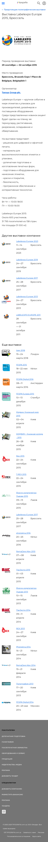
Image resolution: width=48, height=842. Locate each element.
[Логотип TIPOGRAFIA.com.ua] (22, 2)
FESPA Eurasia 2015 (25, 394)
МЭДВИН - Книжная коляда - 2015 (29, 436)
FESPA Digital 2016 (24, 379)
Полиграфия (8, 742)
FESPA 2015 (21, 365)
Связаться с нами (29, 832)
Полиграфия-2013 (24, 684)
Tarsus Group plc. (11, 92)
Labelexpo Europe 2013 (27, 296)
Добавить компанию (12, 789)
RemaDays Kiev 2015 (25, 551)
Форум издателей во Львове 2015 (26, 494)
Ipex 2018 (20, 350)
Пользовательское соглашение (18, 836)
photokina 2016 (23, 533)
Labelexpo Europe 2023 (27, 241)
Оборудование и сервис (13, 753)
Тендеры (6, 806)
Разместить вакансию (12, 794)
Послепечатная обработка (14, 748)
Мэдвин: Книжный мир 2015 (27, 414)
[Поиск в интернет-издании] (39, 3)
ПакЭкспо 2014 (23, 610)
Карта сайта (36, 836)
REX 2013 (20, 629)
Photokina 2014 (23, 647)
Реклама (6, 770)
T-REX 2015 (21, 474)
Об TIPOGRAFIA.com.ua (12, 832)
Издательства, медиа (12, 764)
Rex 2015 (20, 456)
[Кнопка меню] (3, 3)
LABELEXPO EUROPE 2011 (28, 315)
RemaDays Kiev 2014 (26, 665)
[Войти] (44, 3)
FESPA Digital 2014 (25, 702)
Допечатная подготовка (13, 736)
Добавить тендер (10, 776)
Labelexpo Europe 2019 (27, 260)
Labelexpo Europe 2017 (27, 278)
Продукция (7, 759)
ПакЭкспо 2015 (23, 570)
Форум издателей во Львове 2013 (26, 590)
